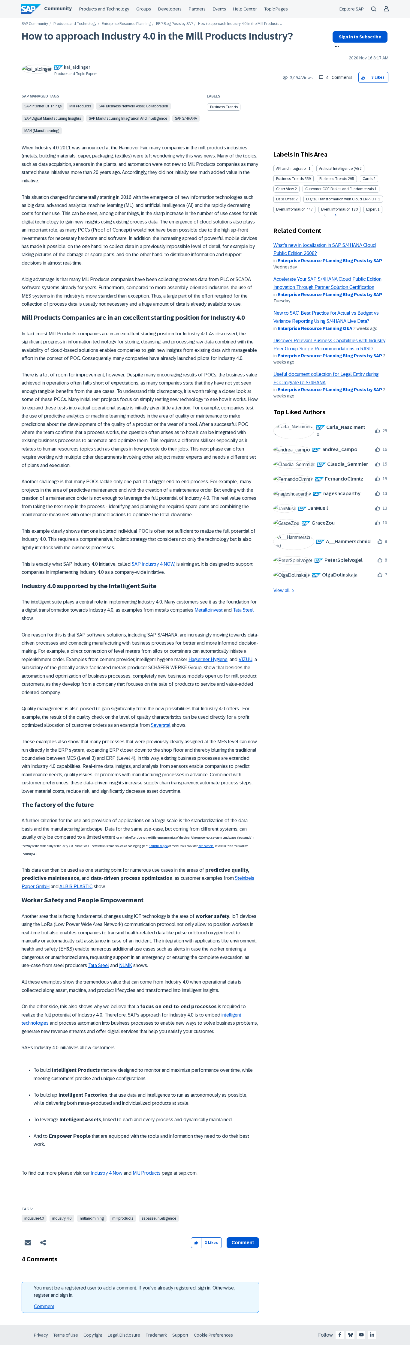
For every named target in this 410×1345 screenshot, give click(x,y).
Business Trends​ (333, 179)
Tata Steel (243, 610)
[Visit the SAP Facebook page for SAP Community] (339, 1334)
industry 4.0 (61, 1218)
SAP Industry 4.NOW (153, 564)
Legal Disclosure (124, 1335)
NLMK (125, 965)
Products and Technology (104, 9)
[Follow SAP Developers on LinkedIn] (372, 1334)
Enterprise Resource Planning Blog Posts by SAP (330, 260)
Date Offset (285, 199)
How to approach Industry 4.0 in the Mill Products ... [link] (240, 24)
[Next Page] (335, 215)
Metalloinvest (208, 610)
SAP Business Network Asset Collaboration (133, 106)
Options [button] (336, 47)
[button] (363, 77)
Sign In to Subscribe (360, 36)
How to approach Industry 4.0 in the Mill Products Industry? (157, 36)
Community (58, 8)
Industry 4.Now (106, 1173)
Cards (367, 179)
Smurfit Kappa (158, 846)
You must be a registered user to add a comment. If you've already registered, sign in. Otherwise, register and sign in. (134, 1291)
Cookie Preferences (213, 1335)
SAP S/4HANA (186, 118)
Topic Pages (276, 9)
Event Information (291, 209)
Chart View (285, 189)
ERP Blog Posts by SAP (174, 24)
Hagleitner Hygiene (208, 659)
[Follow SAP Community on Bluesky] (350, 1334)
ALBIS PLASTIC (75, 886)
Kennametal (206, 846)
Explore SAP (351, 9)
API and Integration (292, 168)
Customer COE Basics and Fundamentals (339, 189)
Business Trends (224, 107)
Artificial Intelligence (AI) (339, 168)
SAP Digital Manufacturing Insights (52, 118)
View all (281, 590)
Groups (143, 9)
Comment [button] (242, 1242)
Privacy (41, 1335)
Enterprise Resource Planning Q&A (315, 328)
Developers (170, 9)
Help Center (245, 9)
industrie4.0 (34, 1218)
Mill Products (80, 106)
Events (219, 9)
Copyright (92, 1335)
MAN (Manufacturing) (41, 131)
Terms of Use (65, 1335)
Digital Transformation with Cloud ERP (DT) (341, 199)
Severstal (160, 725)
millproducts (122, 1218)
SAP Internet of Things (43, 106)
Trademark (156, 1335)
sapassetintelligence (159, 1218)
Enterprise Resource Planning (126, 24)
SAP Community (35, 24)
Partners (197, 9)
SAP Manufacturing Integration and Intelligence (128, 118)
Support (180, 1335)
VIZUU (245, 659)
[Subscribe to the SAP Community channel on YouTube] (361, 1334)
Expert (371, 209)
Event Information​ (336, 209)
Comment (44, 1306)
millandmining (92, 1218)
